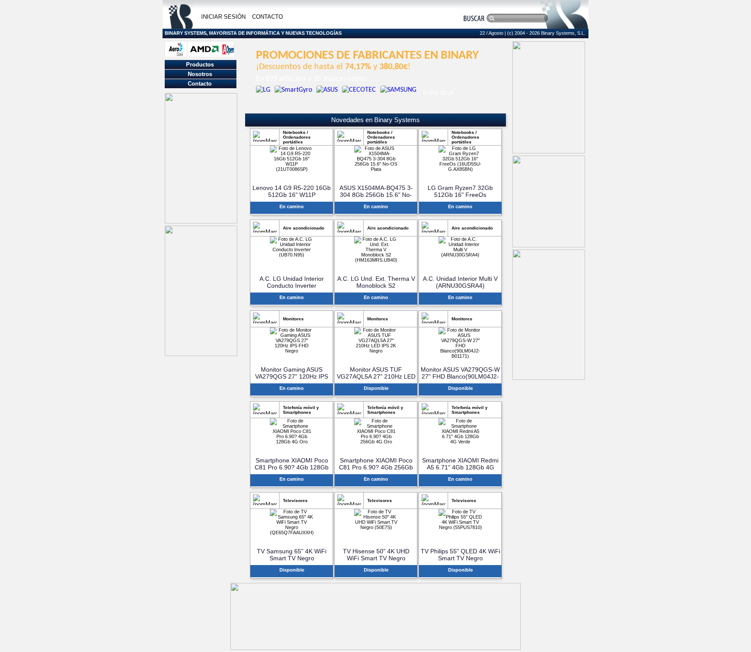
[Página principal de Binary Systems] (181, 26)
